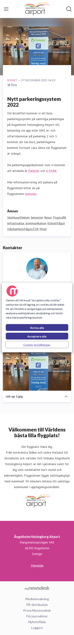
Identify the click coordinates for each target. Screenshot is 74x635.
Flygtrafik (59, 217)
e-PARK (51, 171)
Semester (37, 217)
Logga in (37, 628)
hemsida (30, 194)
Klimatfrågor (56, 223)
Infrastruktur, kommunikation (26, 223)
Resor (48, 217)
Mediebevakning (37, 599)
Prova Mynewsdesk (37, 610)
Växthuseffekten (18, 217)
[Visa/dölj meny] (6, 9)
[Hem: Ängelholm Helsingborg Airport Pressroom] (36, 9)
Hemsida (37, 565)
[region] (37, 317)
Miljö (43, 229)
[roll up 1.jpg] (37, 371)
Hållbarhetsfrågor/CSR (23, 229)
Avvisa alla (37, 327)
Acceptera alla (37, 336)
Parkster (34, 171)
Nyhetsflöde (37, 622)
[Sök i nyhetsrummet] (69, 9)
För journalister (37, 616)
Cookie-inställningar (36, 344)
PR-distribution (37, 605)
